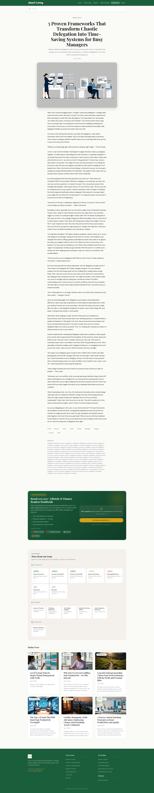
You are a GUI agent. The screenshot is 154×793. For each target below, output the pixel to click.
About (123, 3)
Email (58, 433)
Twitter (64, 429)
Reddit (72, 429)
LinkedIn (79, 429)
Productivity (115, 3)
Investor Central (70, 759)
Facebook (56, 429)
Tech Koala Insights (103, 765)
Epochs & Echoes (71, 769)
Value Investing (104, 3)
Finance (96, 3)
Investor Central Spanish (73, 762)
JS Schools (69, 775)
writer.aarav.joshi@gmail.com (36, 769)
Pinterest (51, 433)
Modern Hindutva (103, 780)
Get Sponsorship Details (100, 520)
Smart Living (87, 3)
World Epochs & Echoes (105, 772)
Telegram (96, 429)
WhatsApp (87, 429)
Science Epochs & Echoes (105, 769)
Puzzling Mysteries (71, 772)
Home (80, 3)
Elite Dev (68, 778)
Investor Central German (73, 765)
